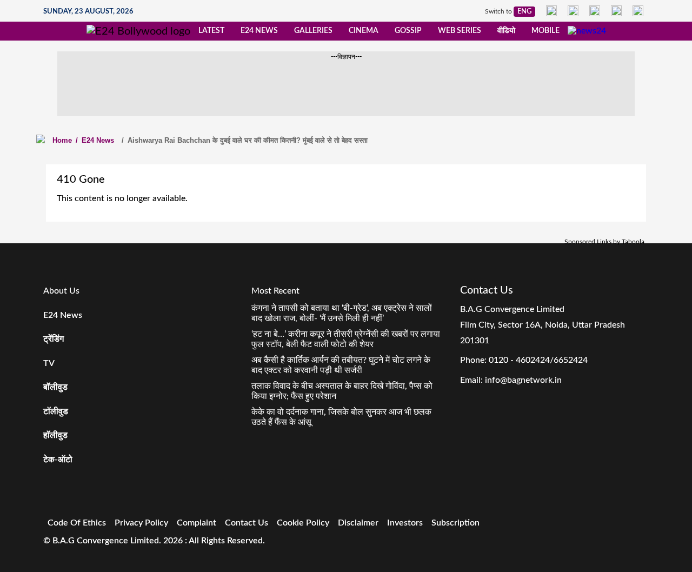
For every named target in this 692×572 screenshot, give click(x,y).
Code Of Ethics (77, 522)
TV (49, 363)
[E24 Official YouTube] (638, 10)
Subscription (455, 522)
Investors (405, 522)
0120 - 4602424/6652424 (538, 360)
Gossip (408, 31)
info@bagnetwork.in (523, 380)
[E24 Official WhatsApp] (616, 10)
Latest (211, 31)
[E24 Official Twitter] (594, 10)
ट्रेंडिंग (53, 339)
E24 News (259, 31)
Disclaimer (358, 522)
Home (62, 140)
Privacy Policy (141, 522)
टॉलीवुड (55, 411)
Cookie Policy (303, 522)
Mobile (545, 31)
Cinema (363, 31)
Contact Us (246, 522)
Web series (459, 31)
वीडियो (506, 31)
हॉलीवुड (55, 435)
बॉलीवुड (55, 387)
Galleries (313, 31)
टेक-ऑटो (57, 459)
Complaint (196, 522)
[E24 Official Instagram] (573, 10)
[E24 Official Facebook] (551, 10)
